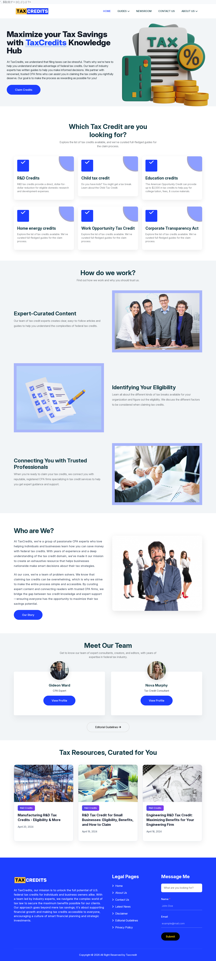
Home (107, 11)
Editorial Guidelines (107, 727)
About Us (121, 892)
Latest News (123, 906)
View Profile (59, 700)
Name (165, 899)
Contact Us (122, 899)
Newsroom (144, 11)
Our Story (28, 615)
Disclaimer (121, 913)
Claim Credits (23, 89)
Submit (170, 936)
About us (188, 11)
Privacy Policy (124, 927)
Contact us (166, 11)
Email (164, 916)
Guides (122, 11)
